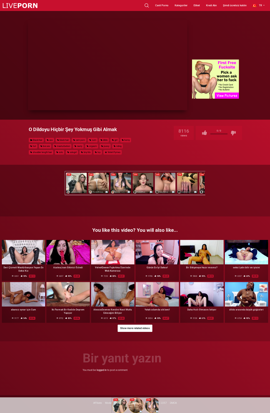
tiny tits (87, 152)
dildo (105, 140)
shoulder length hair (42, 152)
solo (60, 152)
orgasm (93, 146)
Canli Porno (161, 5)
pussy (106, 146)
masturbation (63, 146)
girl (116, 140)
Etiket (197, 5)
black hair (64, 140)
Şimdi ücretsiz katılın (234, 5)
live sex (46, 146)
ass (51, 140)
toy (99, 152)
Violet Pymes (113, 152)
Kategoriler (181, 5)
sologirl (73, 152)
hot (34, 146)
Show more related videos (135, 328)
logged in (102, 370)
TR (259, 5)
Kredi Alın (211, 5)
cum (93, 140)
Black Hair (37, 140)
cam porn (80, 140)
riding (119, 146)
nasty (79, 146)
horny (127, 140)
